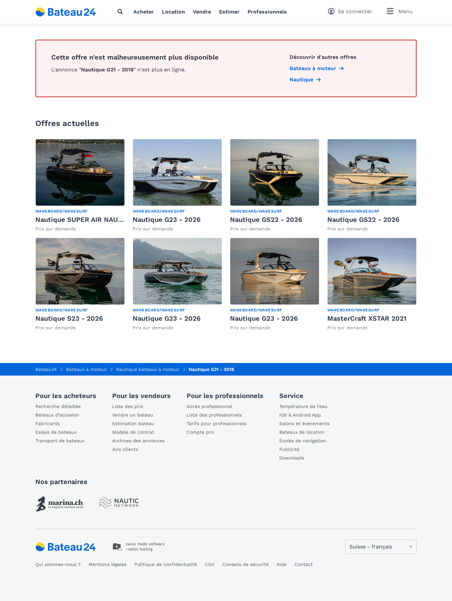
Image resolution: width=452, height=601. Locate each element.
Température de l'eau (303, 406)
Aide (282, 564)
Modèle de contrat (133, 432)
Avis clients (125, 449)
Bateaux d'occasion (57, 415)
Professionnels (267, 12)
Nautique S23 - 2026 (69, 318)
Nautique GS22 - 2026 (266, 219)
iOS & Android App (300, 415)
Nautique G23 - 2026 (167, 219)
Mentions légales (107, 564)
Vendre (202, 12)
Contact (303, 564)
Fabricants (47, 423)
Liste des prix (127, 406)
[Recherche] (121, 11)
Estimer (229, 12)
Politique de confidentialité (165, 564)
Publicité (289, 449)
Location (173, 12)
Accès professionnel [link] (209, 406)
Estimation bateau (133, 423)
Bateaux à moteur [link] (313, 68)
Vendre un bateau (132, 415)
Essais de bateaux (55, 432)
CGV (209, 564)
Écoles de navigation (302, 440)
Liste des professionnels (214, 415)
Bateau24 (46, 369)
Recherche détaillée (58, 406)
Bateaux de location (302, 432)
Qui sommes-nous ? (58, 564)
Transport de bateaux (59, 440)
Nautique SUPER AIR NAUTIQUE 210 (93, 219)
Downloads (291, 458)
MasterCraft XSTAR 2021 (366, 318)
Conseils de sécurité (245, 564)
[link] (80, 185)
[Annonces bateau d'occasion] (65, 12)
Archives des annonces (138, 440)
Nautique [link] (301, 79)
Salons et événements (304, 423)
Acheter (143, 12)
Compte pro (200, 432)
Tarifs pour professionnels (216, 423)
